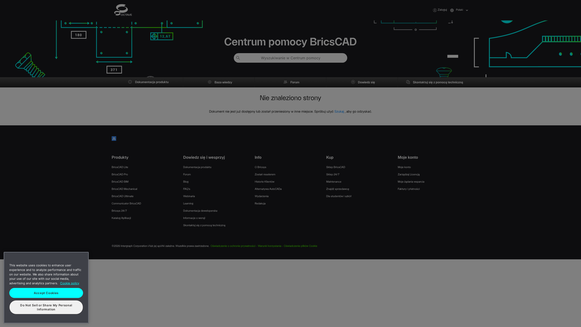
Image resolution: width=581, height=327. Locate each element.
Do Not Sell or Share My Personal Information (46, 307)
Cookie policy (69, 283)
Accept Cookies (46, 293)
